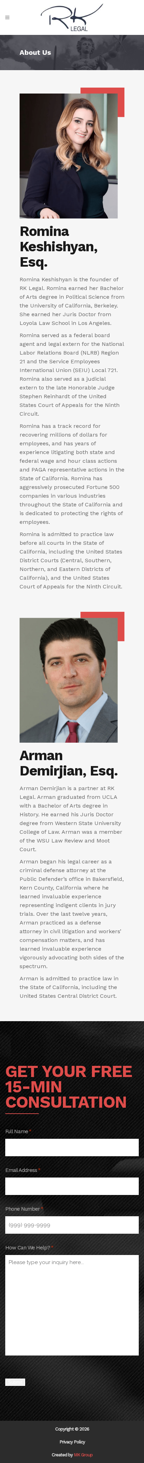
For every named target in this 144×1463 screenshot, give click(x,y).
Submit (15, 1382)
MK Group (83, 1454)
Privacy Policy (72, 1442)
